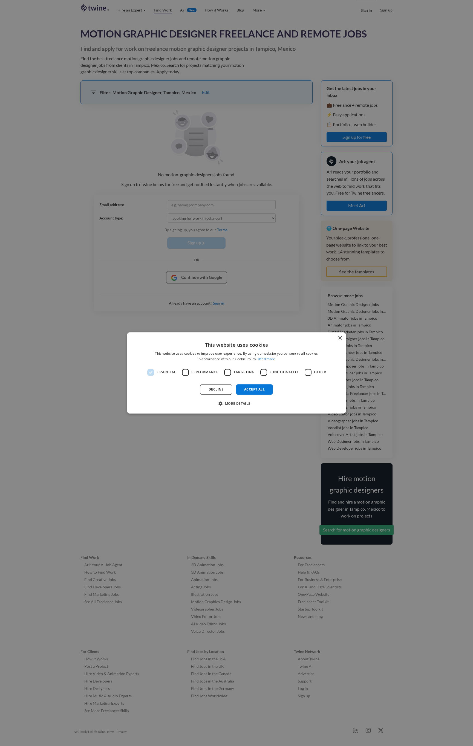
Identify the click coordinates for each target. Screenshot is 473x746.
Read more (266, 359)
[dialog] (236, 373)
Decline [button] (216, 389)
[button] (236, 403)
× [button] (340, 338)
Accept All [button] (254, 389)
